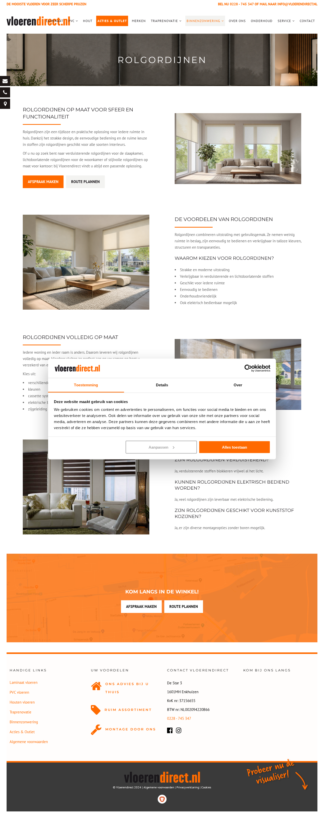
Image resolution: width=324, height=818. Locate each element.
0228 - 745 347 (242, 4)
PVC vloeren (19, 692)
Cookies (206, 787)
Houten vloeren (22, 702)
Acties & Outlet (22, 731)
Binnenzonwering (24, 722)
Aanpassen (158, 447)
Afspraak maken (43, 181)
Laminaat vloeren (23, 682)
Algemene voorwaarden (29, 741)
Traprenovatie (20, 712)
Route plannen (85, 181)
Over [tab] (238, 385)
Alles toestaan (234, 447)
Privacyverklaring (187, 787)
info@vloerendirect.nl (297, 4)
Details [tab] (162, 385)
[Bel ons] (5, 92)
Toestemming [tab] (86, 385)
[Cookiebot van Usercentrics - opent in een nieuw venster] (248, 368)
